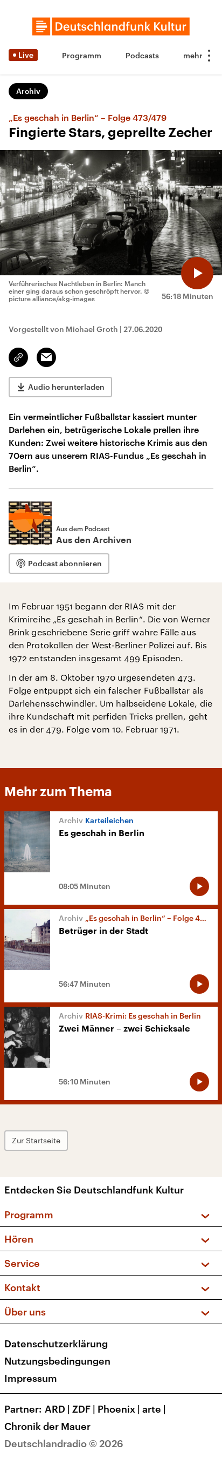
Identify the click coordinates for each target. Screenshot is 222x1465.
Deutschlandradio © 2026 (63, 1443)
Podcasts (142, 55)
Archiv (28, 91)
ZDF (83, 1409)
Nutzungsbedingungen (57, 1361)
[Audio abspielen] (197, 273)
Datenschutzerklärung (56, 1343)
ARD (57, 1409)
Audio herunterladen (66, 386)
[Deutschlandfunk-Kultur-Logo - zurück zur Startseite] (111, 26)
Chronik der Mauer (47, 1426)
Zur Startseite (36, 1140)
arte (154, 1409)
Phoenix (119, 1409)
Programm (81, 55)
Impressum (30, 1378)
